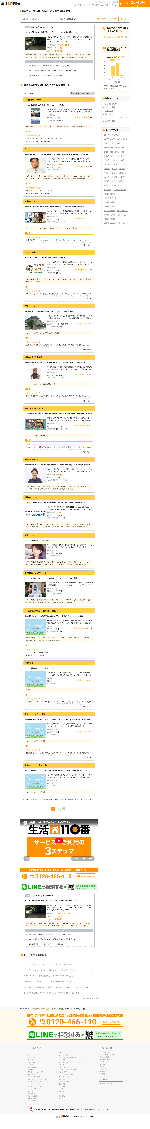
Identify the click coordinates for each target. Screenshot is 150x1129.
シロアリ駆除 (110, 121)
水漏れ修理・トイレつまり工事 (37, 1079)
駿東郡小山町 (122, 215)
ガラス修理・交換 (64, 1077)
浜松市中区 (116, 143)
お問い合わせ (104, 1064)
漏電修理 (30, 1069)
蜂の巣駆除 (109, 114)
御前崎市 (122, 181)
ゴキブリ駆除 (110, 107)
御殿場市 (122, 173)
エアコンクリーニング (34, 1086)
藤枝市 (114, 173)
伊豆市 (114, 181)
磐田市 (114, 169)
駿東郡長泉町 (109, 215)
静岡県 (54, 1009)
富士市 (107, 169)
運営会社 (103, 1074)
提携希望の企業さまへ (106, 1083)
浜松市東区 (108, 148)
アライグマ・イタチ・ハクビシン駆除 (70, 1062)
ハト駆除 (30, 1065)
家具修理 (61, 1089)
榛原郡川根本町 (110, 223)
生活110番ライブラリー (109, 5)
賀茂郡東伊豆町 (120, 190)
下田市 (114, 177)
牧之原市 (107, 190)
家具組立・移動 (32, 1098)
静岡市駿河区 (109, 139)
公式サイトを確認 (53, 51)
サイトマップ (104, 1066)
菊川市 (107, 185)
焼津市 (122, 169)
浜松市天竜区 (122, 156)
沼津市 (107, 160)
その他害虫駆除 (111, 104)
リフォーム (62, 1093)
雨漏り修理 (62, 1079)
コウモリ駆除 (32, 1067)
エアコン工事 (63, 1072)
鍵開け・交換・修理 (34, 1077)
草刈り (30, 1055)
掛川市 (107, 173)
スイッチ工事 (32, 1074)
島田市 (123, 164)
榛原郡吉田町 (109, 219)
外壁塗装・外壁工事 (34, 1093)
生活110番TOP (25, 1009)
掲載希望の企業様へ (100, 2)
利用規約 (103, 1071)
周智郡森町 (123, 223)
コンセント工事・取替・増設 (67, 1069)
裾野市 (122, 177)
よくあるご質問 (113, 2)
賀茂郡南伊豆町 (110, 198)
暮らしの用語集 (104, 1057)
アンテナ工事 (63, 1067)
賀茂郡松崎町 (109, 202)
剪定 (29, 1052)
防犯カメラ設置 (32, 1096)
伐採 (60, 1052)
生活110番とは (79, 5)
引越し (61, 1098)
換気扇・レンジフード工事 (36, 1072)
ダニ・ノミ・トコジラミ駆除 (116, 117)
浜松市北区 (119, 152)
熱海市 (114, 160)
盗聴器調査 (62, 1096)
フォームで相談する (87, 876)
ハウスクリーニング (34, 1084)
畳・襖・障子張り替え (34, 1081)
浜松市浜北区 (109, 156)
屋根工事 (30, 1091)
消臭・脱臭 (62, 1084)
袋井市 (107, 177)
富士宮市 (107, 164)
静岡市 (107, 135)
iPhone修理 (31, 1101)
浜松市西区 (119, 148)
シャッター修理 (63, 1055)
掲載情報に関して (105, 1059)
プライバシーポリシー (106, 1069)
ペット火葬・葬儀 (64, 1086)
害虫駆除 (36, 1009)
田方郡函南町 (109, 211)
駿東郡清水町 (122, 211)
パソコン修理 (32, 1089)
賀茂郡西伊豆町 (110, 206)
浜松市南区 (108, 152)
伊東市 (116, 164)
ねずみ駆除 (62, 1065)
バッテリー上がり (64, 1081)
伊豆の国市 (116, 185)
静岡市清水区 (122, 139)
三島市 (122, 160)
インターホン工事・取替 (66, 1074)
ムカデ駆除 (109, 111)
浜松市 (107, 143)
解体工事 (61, 1091)
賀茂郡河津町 (109, 194)
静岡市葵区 (116, 135)
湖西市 (107, 181)
